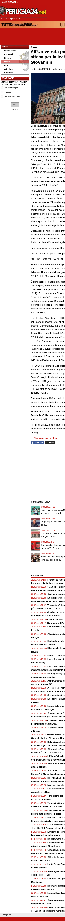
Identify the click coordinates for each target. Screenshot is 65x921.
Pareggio (8, 92)
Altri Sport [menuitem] (9, 69)
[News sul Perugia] (23, 11)
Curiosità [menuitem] (8, 54)
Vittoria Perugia (11, 88)
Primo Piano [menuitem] (10, 51)
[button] (15, 104)
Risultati (15, 109)
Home (5, 47)
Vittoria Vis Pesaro (12, 96)
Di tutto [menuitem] (7, 58)
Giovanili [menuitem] (8, 73)
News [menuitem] (7, 62)
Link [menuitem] (6, 65)
